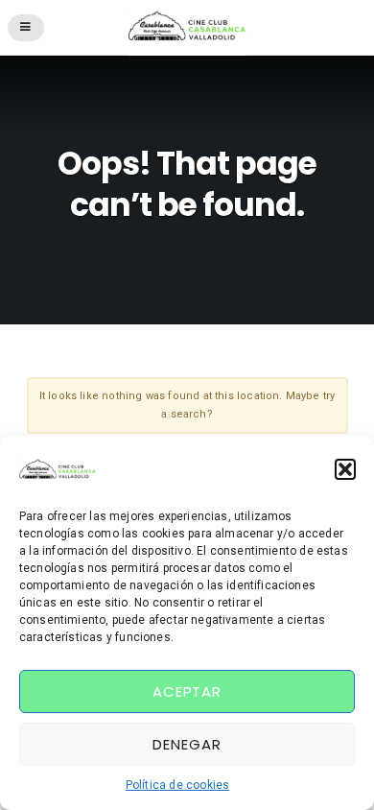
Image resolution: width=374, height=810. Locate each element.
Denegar (186, 744)
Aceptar (187, 691)
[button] (345, 469)
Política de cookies (177, 785)
